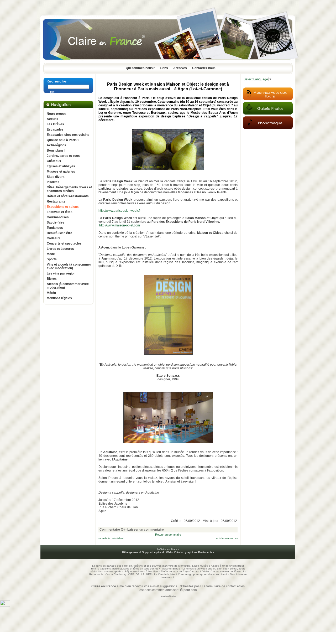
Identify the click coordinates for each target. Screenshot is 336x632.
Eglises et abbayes (61, 166)
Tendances (55, 228)
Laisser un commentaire (145, 529)
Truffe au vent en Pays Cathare (180, 571)
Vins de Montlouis (179, 565)
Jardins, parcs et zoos (63, 156)
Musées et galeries (61, 171)
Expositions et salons (63, 207)
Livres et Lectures (60, 249)
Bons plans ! (56, 150)
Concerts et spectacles (64, 243)
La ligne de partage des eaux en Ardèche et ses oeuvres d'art (129, 565)
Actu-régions (56, 145)
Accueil (52, 119)
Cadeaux (53, 238)
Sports (52, 259)
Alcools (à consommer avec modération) (68, 285)
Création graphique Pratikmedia (193, 552)
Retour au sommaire (168, 534)
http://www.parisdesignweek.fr (119, 211)
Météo (51, 293)
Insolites (53, 182)
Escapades (55, 129)
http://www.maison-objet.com (119, 225)
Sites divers (56, 177)
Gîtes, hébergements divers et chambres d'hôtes (69, 189)
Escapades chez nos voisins (68, 135)
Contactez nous (204, 68)
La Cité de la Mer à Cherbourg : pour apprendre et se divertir (191, 574)
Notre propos (56, 114)
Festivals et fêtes (59, 212)
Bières (52, 279)
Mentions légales (59, 298)
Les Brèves (55, 124)
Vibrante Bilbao (171, 568)
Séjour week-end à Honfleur (142, 571)
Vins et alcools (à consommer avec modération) (69, 266)
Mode (51, 254)
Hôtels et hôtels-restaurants (68, 196)
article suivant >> (227, 538)
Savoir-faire (55, 222)
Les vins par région (61, 273)
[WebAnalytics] (5, 606)
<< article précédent (111, 538)
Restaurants (56, 201)
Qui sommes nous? (140, 68)
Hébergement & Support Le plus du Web (147, 552)
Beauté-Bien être (59, 233)
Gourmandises (58, 217)
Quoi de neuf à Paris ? (63, 140)
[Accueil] (168, 61)
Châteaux (54, 161)
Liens (164, 68)
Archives (180, 68)
